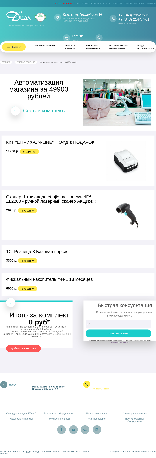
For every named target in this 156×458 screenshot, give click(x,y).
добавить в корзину (23, 348)
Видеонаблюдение (45, 46)
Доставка (139, 3)
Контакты (151, 3)
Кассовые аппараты (70, 47)
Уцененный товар (62, 3)
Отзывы (128, 3)
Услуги (106, 3)
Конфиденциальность (119, 451)
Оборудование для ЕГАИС (21, 413)
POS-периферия (96, 418)
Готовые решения (91, 3)
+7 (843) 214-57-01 (133, 19)
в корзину (29, 151)
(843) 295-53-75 (115, 383)
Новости (117, 3)
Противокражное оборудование (118, 47)
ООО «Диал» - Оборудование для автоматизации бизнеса (28, 452)
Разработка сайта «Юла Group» (73, 451)
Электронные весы (59, 418)
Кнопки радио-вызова (134, 413)
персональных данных (119, 342)
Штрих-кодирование (96, 413)
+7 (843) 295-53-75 (133, 15)
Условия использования (144, 451)
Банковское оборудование (92, 47)
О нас (77, 3)
